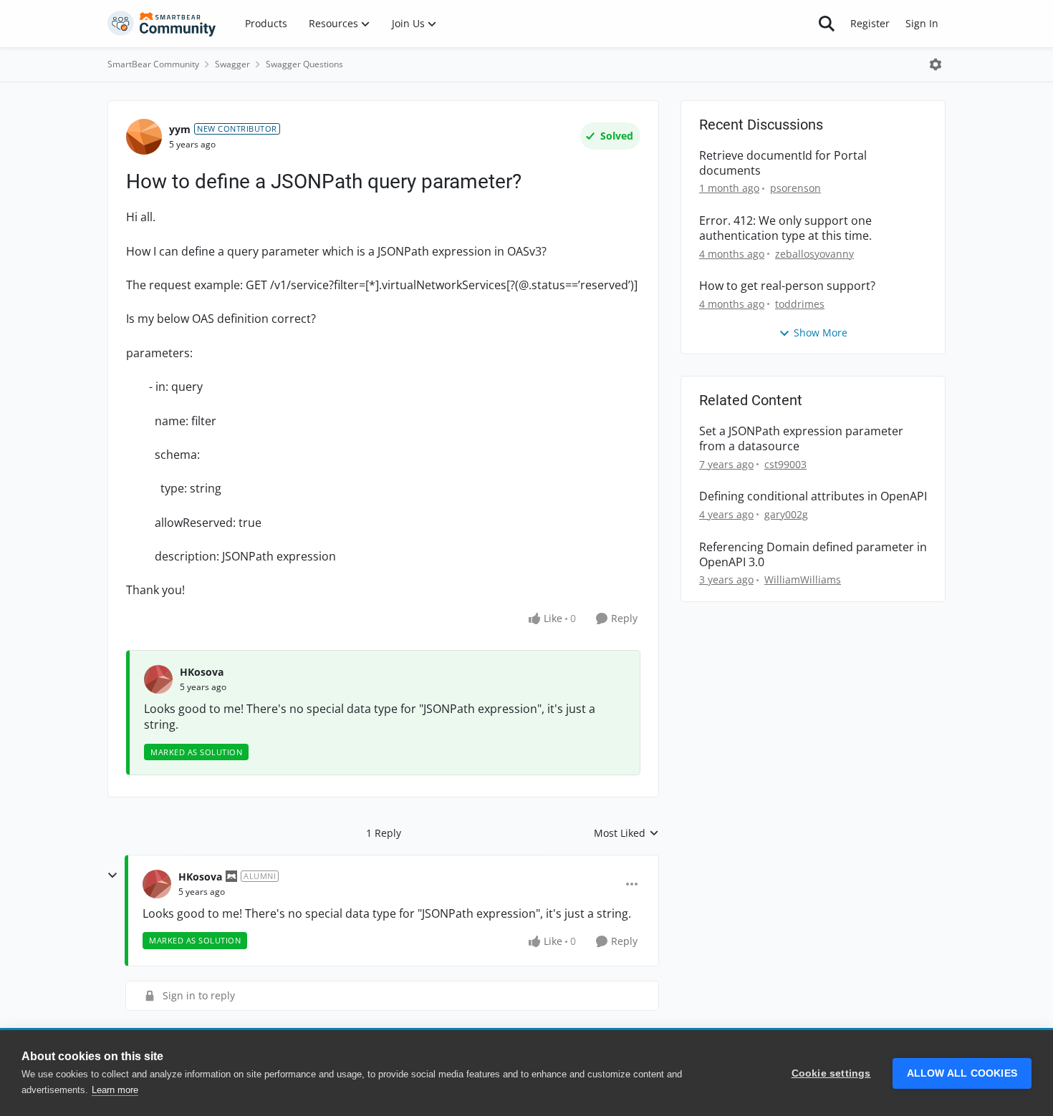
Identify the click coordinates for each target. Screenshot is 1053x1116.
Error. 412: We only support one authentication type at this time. (785, 228)
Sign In (921, 23)
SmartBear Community (153, 64)
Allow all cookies (962, 1073)
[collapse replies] (112, 875)
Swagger (232, 64)
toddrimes (799, 304)
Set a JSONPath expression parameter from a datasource (801, 439)
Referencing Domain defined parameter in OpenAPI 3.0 (813, 555)
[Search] (826, 23)
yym (180, 129)
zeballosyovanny (814, 254)
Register (870, 23)
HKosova (201, 672)
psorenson (795, 188)
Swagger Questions (304, 64)
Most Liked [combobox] (626, 833)
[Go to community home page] (161, 24)
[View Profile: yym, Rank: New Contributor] (144, 137)
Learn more (115, 1090)
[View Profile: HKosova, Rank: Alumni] (157, 884)
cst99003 (785, 464)
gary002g (786, 514)
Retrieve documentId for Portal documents (783, 163)
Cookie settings (831, 1073)
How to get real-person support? (787, 285)
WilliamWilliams (802, 579)
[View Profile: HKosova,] (158, 679)
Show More (820, 332)
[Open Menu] (935, 64)
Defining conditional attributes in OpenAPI (813, 496)
